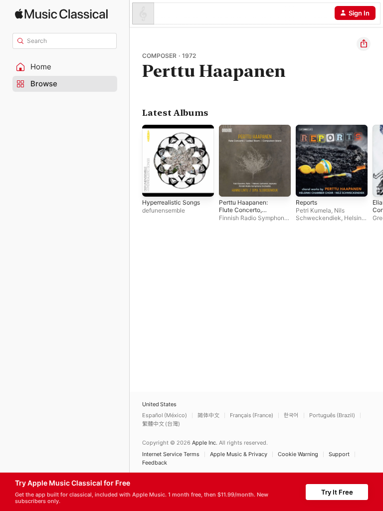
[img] (61, 13)
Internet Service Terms (170, 454)
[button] (65, 66)
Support (339, 454)
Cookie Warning (298, 454)
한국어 (291, 415)
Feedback (154, 463)
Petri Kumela (313, 210)
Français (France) (251, 415)
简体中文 (208, 415)
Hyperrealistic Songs (171, 202)
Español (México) (164, 415)
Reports (306, 202)
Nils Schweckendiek (320, 214)
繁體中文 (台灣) (161, 424)
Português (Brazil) (332, 415)
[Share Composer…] (364, 44)
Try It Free (337, 492)
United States (159, 404)
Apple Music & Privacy (238, 454)
